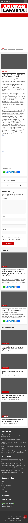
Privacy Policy (4, 487)
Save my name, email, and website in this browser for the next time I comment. (12, 238)
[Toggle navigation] (3, 15)
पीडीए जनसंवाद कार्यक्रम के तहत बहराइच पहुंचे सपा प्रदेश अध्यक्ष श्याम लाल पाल (13, 348)
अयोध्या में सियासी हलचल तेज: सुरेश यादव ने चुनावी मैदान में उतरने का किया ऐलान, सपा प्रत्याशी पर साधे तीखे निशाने (13, 451)
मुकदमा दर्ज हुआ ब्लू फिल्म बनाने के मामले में (10, 463)
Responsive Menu (25, 1)
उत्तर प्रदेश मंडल (5, 343)
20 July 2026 (5, 277)
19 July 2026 (5, 312)
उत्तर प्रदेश (5, 250)
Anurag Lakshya (15, 79)
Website (4, 229)
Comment (5, 198)
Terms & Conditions (6, 485)
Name (4, 216)
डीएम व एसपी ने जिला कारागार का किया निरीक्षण (13, 372)
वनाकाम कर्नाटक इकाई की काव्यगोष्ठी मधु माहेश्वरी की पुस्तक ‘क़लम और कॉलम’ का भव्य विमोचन (13, 469)
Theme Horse (16, 518)
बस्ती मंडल (4, 71)
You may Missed (8, 328)
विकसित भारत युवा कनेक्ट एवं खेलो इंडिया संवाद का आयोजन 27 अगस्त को (13, 396)
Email (4, 223)
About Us (3, 483)
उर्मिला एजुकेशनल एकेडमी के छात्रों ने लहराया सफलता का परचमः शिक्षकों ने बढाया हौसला (13, 466)
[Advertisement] (14, 32)
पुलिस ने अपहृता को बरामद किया (10, 180)
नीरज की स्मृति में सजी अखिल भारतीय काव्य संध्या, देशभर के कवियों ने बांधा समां (14, 309)
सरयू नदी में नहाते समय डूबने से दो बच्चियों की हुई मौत (12, 459)
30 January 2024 (6, 79)
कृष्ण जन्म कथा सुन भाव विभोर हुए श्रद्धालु (15, 185)
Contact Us (4, 491)
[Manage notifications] (24, 517)
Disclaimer (4, 489)
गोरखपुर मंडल (5, 416)
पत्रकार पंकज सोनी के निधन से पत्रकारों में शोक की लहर (12, 472)
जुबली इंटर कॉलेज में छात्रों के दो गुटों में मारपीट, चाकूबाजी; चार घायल (12, 420)
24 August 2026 (6, 350)
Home (2, 481)
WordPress (19, 520)
